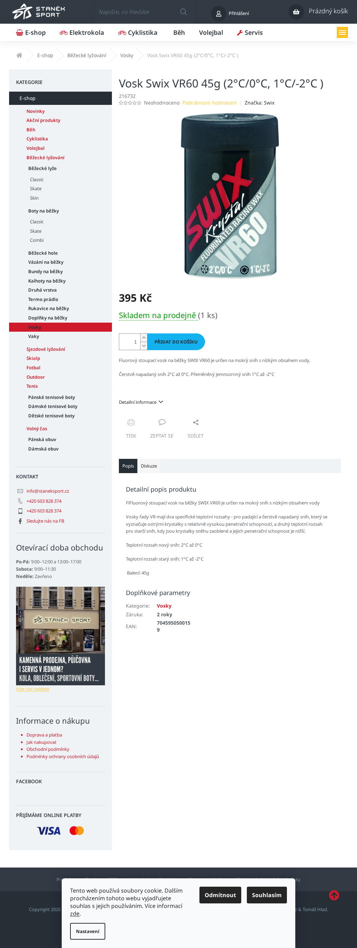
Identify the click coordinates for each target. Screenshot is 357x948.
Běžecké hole (43, 253)
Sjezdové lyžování (45, 349)
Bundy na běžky (45, 271)
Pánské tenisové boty (51, 397)
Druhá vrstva (42, 290)
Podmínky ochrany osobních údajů (62, 756)
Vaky (33, 336)
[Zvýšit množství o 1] (143, 338)
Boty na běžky (43, 211)
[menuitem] (31, 32)
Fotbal (33, 367)
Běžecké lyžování (45, 157)
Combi (37, 240)
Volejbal (35, 148)
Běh (30, 129)
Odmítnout (220, 895)
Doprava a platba (44, 735)
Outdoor (35, 377)
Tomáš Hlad (315, 909)
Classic (37, 179)
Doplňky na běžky (47, 318)
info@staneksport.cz (47, 491)
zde (74, 913)
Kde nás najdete (32, 689)
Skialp (33, 358)
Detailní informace (138, 402)
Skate (35, 188)
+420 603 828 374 (43, 501)
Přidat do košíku (176, 342)
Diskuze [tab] (149, 466)
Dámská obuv (43, 449)
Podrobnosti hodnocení (209, 102)
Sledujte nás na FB (45, 521)
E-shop (28, 98)
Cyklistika (37, 139)
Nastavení (87, 931)
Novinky (35, 111)
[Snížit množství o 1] (143, 346)
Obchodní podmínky (47, 749)
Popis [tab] (128, 466)
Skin (34, 198)
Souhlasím (267, 895)
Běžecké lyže (42, 168)
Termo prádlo (43, 299)
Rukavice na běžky (48, 308)
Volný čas (36, 428)
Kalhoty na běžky (47, 281)
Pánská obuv (42, 439)
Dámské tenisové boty (52, 406)
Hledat (184, 12)
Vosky (34, 327)
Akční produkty (43, 120)
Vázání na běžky (45, 262)
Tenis (32, 386)
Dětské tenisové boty (51, 416)
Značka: (259, 102)
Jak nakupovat (41, 742)
